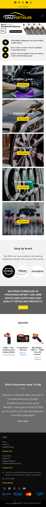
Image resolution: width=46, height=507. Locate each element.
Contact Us (6, 465)
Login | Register (23, 7)
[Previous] (6, 271)
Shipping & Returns (8, 468)
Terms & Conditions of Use (11, 471)
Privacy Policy (6, 463)
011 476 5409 (9, 486)
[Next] (39, 271)
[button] (42, 16)
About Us (5, 451)
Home (4, 449)
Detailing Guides (8, 454)
